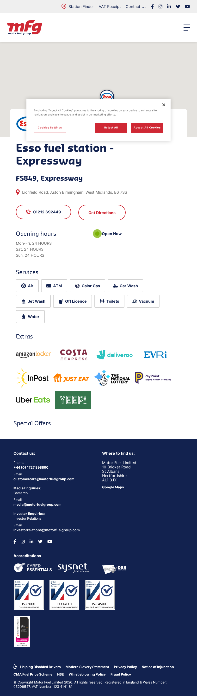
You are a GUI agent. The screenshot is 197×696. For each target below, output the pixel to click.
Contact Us (136, 6)
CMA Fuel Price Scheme (32, 674)
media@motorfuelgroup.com (37, 504)
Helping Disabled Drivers (40, 667)
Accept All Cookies (147, 127)
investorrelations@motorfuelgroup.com (46, 530)
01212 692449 (47, 212)
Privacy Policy (125, 667)
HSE (60, 674)
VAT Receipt (110, 6)
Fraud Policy (121, 674)
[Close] (164, 104)
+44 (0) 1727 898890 (31, 467)
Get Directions (102, 212)
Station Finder (81, 6)
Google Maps (113, 487)
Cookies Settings (50, 127)
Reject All (111, 127)
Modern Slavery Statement (87, 667)
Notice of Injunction (158, 667)
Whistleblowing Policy (87, 674)
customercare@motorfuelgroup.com (43, 479)
